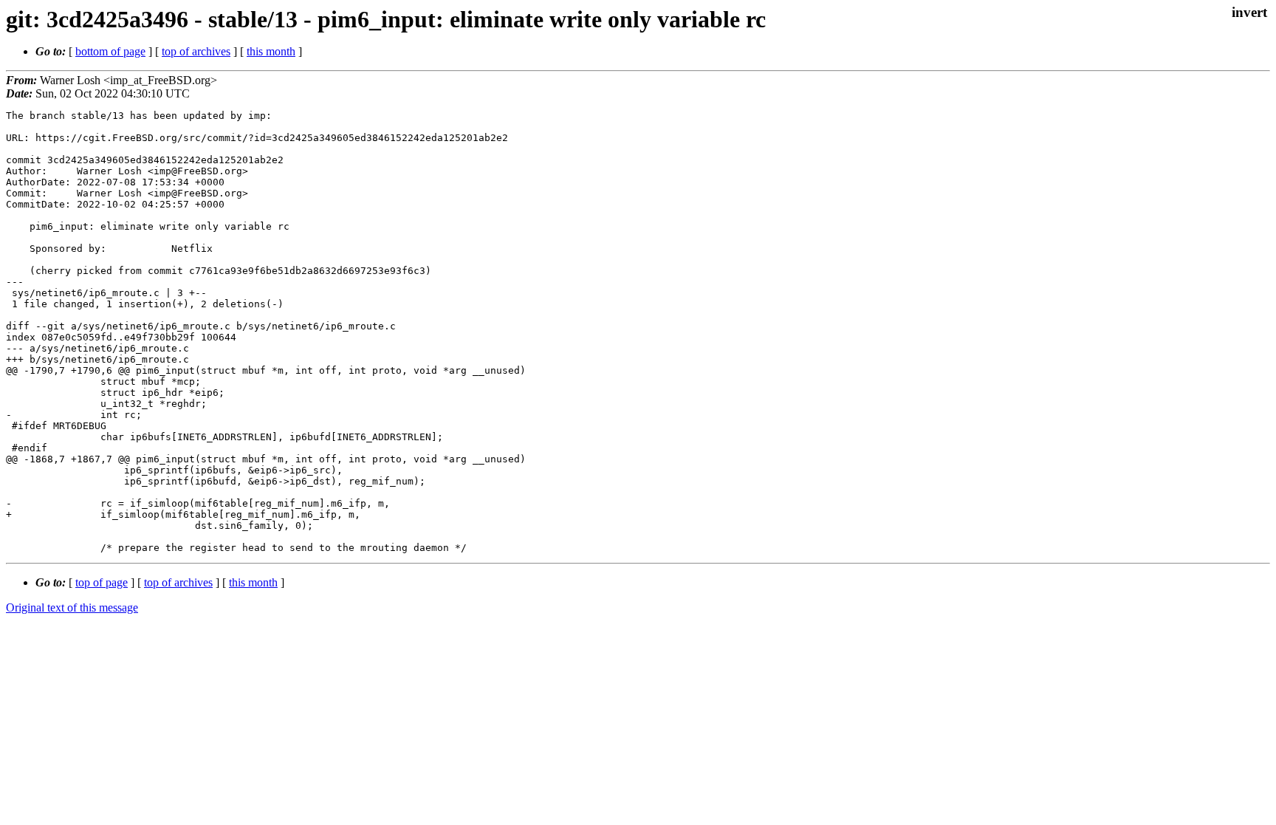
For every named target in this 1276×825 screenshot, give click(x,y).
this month (271, 51)
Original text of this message (72, 607)
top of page (101, 582)
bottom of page (110, 51)
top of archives (196, 51)
